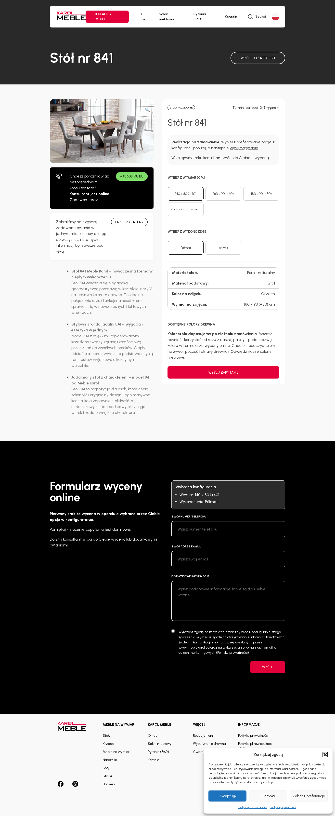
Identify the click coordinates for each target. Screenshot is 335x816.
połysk (223, 248)
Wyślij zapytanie (223, 372)
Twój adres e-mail (186, 546)
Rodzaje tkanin (204, 736)
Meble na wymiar (116, 752)
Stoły (106, 736)
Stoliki (107, 776)
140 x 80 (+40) (185, 194)
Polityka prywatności (283, 807)
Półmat (185, 248)
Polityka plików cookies (252, 807)
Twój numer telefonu (188, 516)
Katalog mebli (103, 16)
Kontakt (231, 17)
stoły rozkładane (181, 107)
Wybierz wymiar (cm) (186, 178)
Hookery (109, 784)
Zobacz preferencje (308, 796)
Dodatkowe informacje (190, 576)
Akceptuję (227, 796)
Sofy (106, 768)
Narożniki (110, 760)
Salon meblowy (166, 16)
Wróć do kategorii (258, 58)
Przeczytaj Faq (129, 222)
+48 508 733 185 (131, 176)
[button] (325, 754)
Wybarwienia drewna (209, 744)
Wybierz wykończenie (187, 232)
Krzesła (108, 744)
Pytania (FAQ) (199, 16)
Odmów (268, 796)
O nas (142, 16)
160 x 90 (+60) (223, 194)
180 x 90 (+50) (261, 194)
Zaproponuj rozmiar (185, 209)
